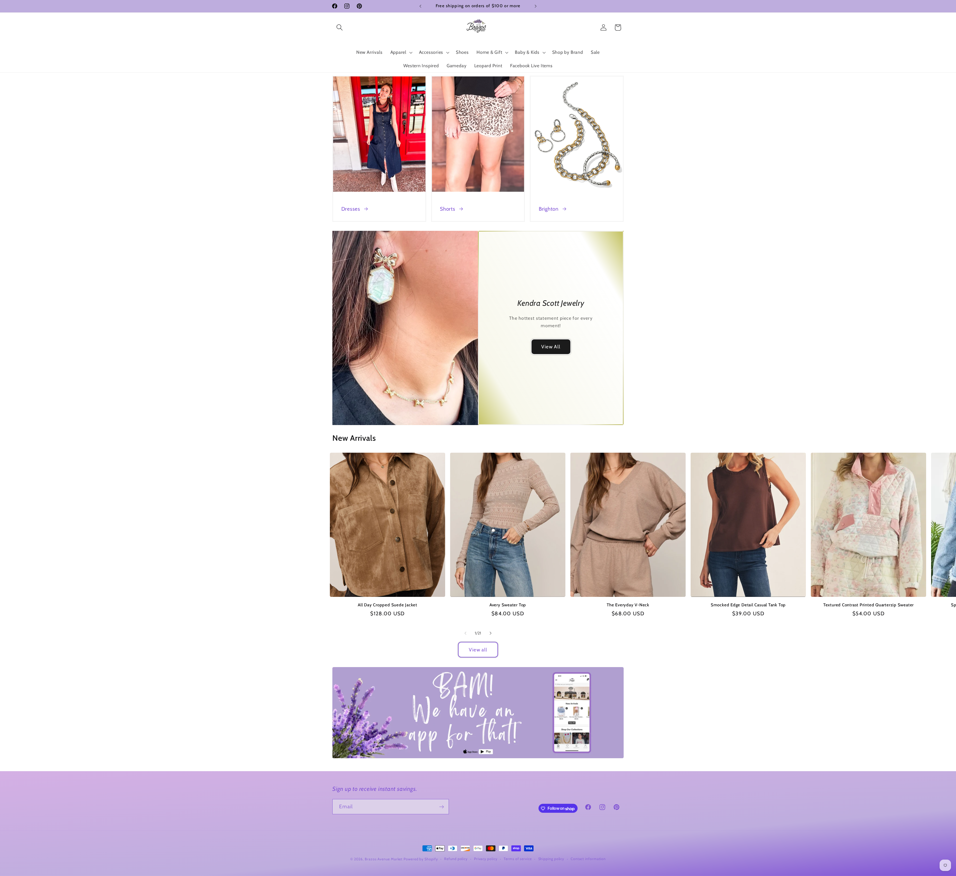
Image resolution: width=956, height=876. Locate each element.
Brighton (549, 209)
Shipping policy (551, 859)
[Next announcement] (535, 6)
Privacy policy (485, 859)
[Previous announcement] (420, 6)
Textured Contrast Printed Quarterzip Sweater (868, 604)
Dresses (350, 209)
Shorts (447, 209)
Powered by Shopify (421, 859)
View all (478, 650)
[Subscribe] (441, 806)
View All (550, 347)
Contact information (588, 859)
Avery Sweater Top (507, 604)
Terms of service (518, 859)
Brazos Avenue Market (384, 859)
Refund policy (456, 859)
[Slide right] (490, 633)
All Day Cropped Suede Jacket (387, 604)
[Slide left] (465, 633)
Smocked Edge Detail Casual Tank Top (748, 604)
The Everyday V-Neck (628, 604)
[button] (339, 27)
